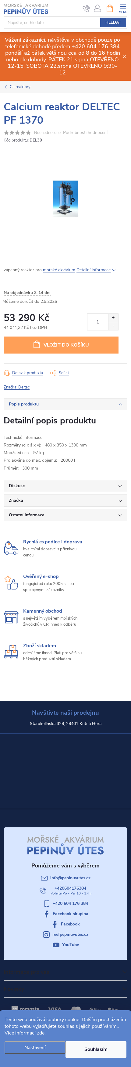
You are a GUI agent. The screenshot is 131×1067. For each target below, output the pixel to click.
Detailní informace (93, 270)
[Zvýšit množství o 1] (113, 318)
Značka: (17, 387)
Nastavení (35, 1047)
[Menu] (123, 8)
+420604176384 (70, 888)
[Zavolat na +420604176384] (86, 8)
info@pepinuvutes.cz (70, 878)
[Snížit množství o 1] (113, 326)
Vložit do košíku (66, 345)
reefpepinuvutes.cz (70, 934)
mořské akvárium (59, 270)
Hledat (113, 22)
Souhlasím (96, 1049)
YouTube (70, 945)
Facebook (70, 924)
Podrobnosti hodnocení (85, 132)
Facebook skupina (70, 914)
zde (40, 1033)
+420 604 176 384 (70, 903)
